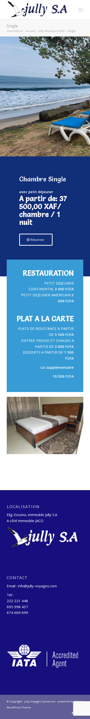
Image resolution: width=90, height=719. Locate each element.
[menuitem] (80, 9)
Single (12, 26)
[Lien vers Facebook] (72, 713)
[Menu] (80, 9)
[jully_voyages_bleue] (37, 9)
